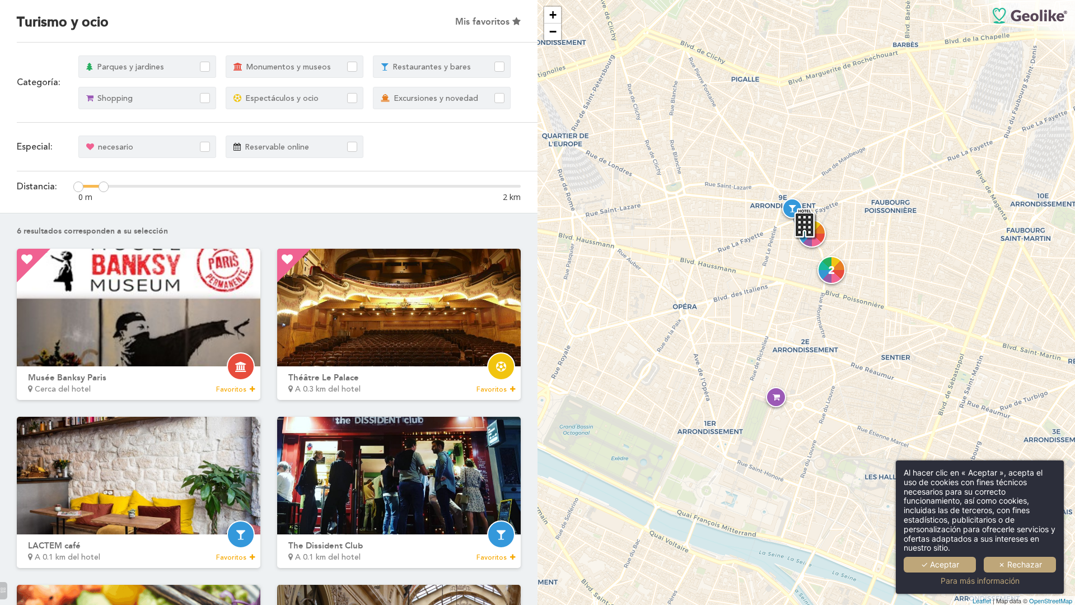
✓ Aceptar (940, 564)
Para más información (980, 580)
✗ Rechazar (1020, 564)
